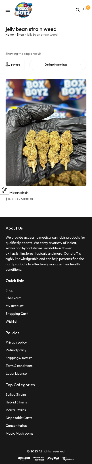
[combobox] (58, 65)
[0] (84, 10)
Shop (20, 35)
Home (10, 35)
